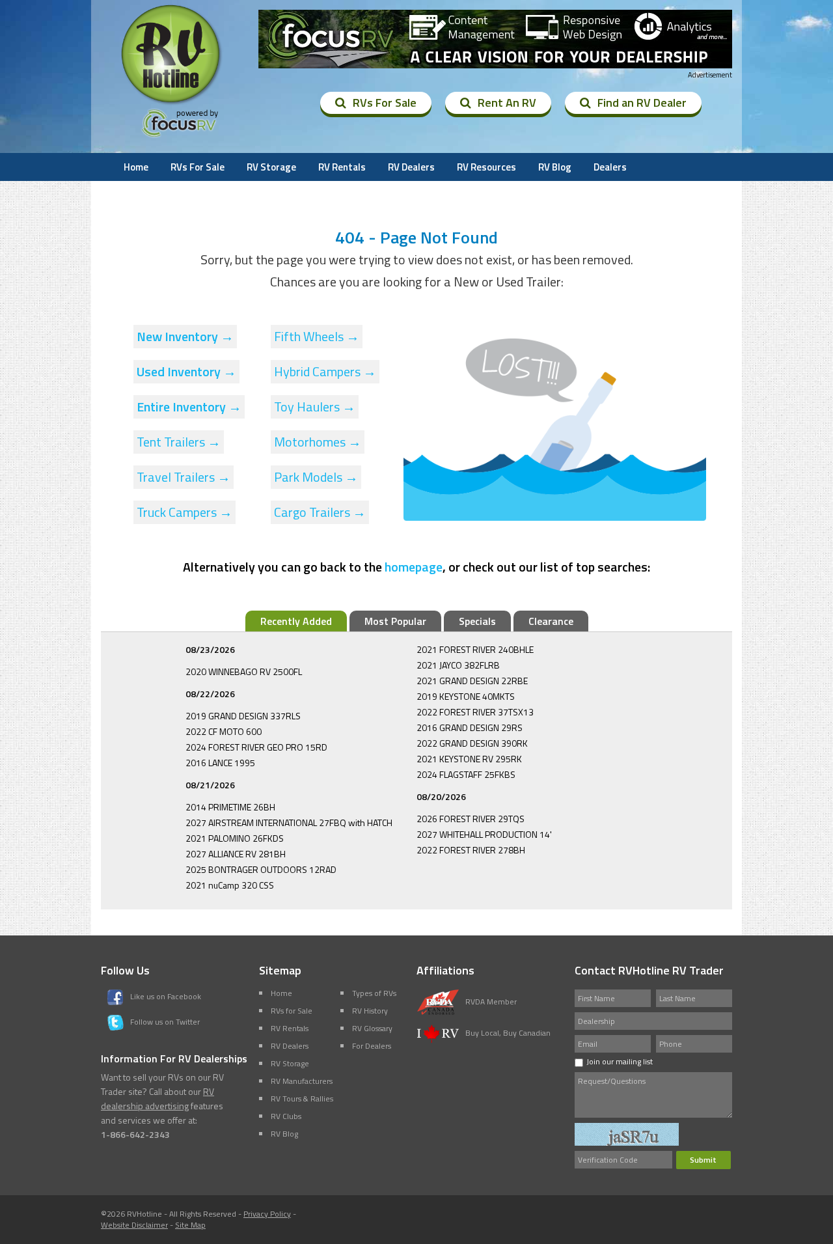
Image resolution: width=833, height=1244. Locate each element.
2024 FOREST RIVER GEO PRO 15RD (256, 747)
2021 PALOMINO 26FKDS (234, 838)
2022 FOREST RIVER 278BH (470, 850)
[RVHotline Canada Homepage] (172, 103)
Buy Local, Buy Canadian (508, 1033)
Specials (477, 621)
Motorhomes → (317, 442)
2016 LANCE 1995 (220, 762)
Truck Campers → (184, 512)
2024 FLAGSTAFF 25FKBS (465, 774)
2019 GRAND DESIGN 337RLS (243, 716)
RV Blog (554, 166)
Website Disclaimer (134, 1225)
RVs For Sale (384, 102)
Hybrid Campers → (325, 371)
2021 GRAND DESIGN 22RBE (472, 680)
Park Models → (316, 477)
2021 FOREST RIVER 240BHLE (475, 649)
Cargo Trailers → (320, 512)
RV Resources (486, 166)
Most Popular (395, 621)
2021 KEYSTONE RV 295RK (469, 759)
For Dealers (371, 1046)
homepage (414, 567)
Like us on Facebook (165, 996)
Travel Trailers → (183, 477)
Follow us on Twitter (165, 1022)
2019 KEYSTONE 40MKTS (465, 696)
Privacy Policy (267, 1214)
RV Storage (271, 166)
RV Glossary (372, 1028)
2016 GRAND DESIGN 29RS (469, 727)
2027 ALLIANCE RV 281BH (235, 854)
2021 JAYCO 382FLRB (458, 665)
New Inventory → (185, 336)
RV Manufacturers (302, 1081)
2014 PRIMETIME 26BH (230, 807)
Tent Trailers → (179, 442)
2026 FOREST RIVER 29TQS (470, 818)
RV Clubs (286, 1116)
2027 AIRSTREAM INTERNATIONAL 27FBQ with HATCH (288, 822)
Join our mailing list (619, 1061)
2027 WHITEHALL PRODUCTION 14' (484, 834)
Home (136, 166)
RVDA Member (491, 1001)
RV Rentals (342, 166)
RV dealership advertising (157, 1099)
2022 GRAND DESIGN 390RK (472, 743)
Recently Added (296, 621)
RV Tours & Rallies (302, 1098)
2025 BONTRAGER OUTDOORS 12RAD (260, 869)
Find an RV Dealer (642, 102)
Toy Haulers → (314, 406)
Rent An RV (507, 102)
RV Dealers (411, 166)
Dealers (610, 166)
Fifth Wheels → (316, 336)
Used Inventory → (186, 371)
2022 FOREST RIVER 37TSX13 (475, 712)
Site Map (190, 1225)
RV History (370, 1010)
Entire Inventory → (189, 406)
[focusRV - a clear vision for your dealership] (495, 39)
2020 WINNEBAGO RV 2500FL (243, 671)
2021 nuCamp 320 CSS (229, 885)
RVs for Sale (291, 1010)
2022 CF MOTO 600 (223, 731)
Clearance (550, 621)
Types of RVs (374, 993)
